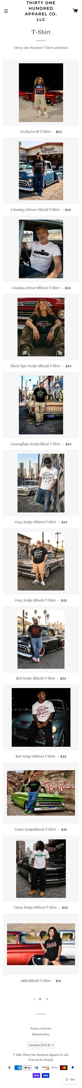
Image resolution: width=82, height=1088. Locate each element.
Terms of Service (41, 1028)
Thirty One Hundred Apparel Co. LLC (41, 11)
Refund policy (41, 1034)
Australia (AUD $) (39, 1045)
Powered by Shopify (41, 1060)
